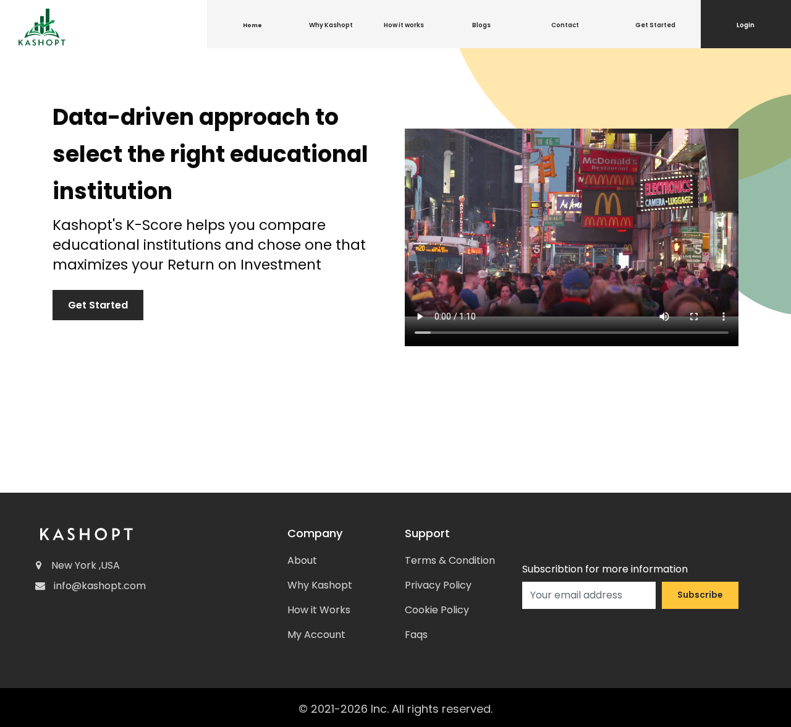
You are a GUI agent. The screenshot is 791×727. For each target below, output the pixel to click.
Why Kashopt (331, 25)
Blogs (481, 25)
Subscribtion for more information (605, 569)
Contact (565, 25)
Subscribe (700, 595)
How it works (404, 25)
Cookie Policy (437, 610)
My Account (316, 634)
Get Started (655, 25)
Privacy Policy (438, 585)
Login (746, 25)
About (302, 560)
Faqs (416, 634)
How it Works (318, 610)
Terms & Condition (450, 560)
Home (252, 25)
